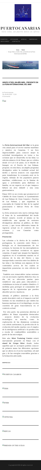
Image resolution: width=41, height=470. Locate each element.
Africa (24, 39)
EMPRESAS (6, 362)
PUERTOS (4, 39)
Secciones (5, 41)
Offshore (14, 39)
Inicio (17, 50)
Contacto (16, 41)
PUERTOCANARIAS (20, 28)
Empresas (33, 39)
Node (23, 50)
